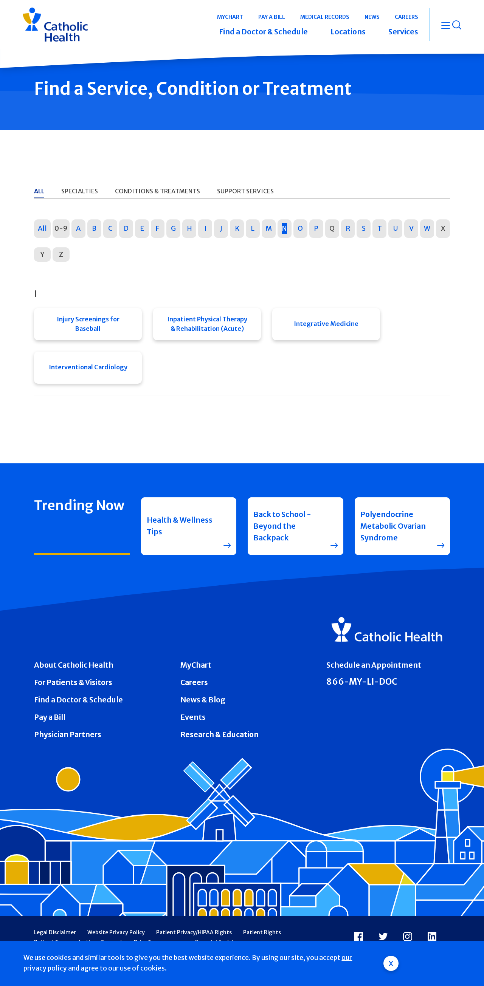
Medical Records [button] (324, 17)
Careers (194, 682)
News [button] (372, 17)
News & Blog (202, 699)
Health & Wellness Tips (180, 525)
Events (193, 717)
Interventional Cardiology (88, 367)
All (42, 228)
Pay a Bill (49, 717)
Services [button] (403, 31)
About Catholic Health (73, 665)
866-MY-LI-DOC (361, 681)
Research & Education (219, 734)
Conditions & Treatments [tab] (157, 191)
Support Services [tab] (245, 191)
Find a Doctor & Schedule (78, 699)
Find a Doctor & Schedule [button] (263, 31)
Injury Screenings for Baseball (88, 324)
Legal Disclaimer (55, 932)
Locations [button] (348, 31)
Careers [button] (406, 17)
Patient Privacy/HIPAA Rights (194, 932)
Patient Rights (262, 932)
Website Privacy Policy (116, 932)
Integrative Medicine (326, 323)
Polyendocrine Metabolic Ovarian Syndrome (393, 526)
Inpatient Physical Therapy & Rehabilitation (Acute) (207, 324)
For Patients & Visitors (73, 682)
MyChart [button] (230, 17)
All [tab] (39, 191)
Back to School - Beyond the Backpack (282, 526)
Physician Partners (67, 734)
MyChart (195, 665)
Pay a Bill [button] (271, 17)
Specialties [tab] (79, 191)
